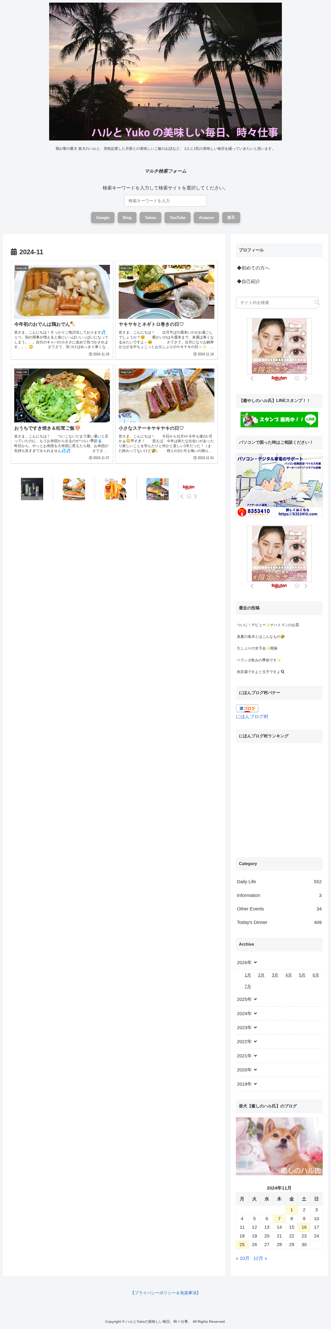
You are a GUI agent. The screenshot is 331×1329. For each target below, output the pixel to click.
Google (102, 217)
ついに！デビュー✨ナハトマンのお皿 (268, 625)
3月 (275, 975)
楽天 (231, 217)
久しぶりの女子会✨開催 (257, 648)
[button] (317, 303)
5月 (302, 975)
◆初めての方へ (253, 268)
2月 (261, 975)
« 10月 (243, 1258)
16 (304, 1227)
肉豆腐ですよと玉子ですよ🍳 (261, 672)
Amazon (206, 217)
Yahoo (150, 217)
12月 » (260, 1258)
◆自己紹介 (248, 281)
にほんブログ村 (252, 716)
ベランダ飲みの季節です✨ (259, 660)
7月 (248, 986)
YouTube (177, 217)
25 (242, 1244)
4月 (288, 975)
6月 (316, 975)
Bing (127, 217)
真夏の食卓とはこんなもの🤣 (261, 636)
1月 (248, 975)
